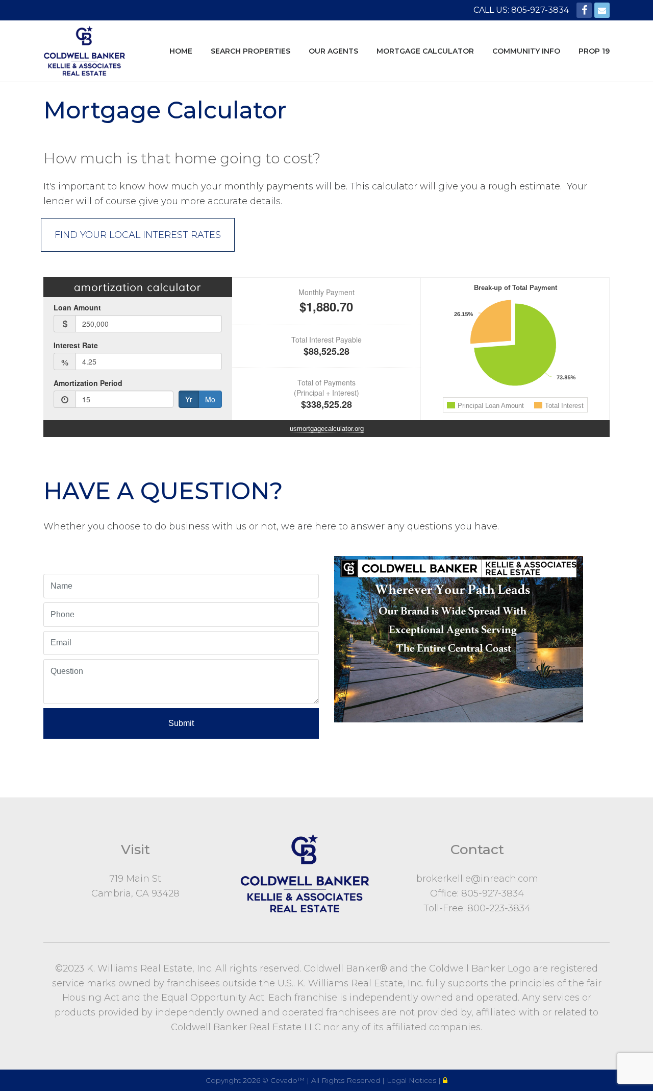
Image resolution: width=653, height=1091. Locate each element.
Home (180, 51)
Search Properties (250, 51)
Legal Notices (412, 1080)
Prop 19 (594, 51)
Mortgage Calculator (425, 51)
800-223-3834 (499, 908)
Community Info (526, 51)
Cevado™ (288, 1080)
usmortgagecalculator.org (327, 428)
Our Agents (333, 51)
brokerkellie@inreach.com (477, 878)
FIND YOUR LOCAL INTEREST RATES (138, 234)
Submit (181, 723)
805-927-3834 (492, 893)
